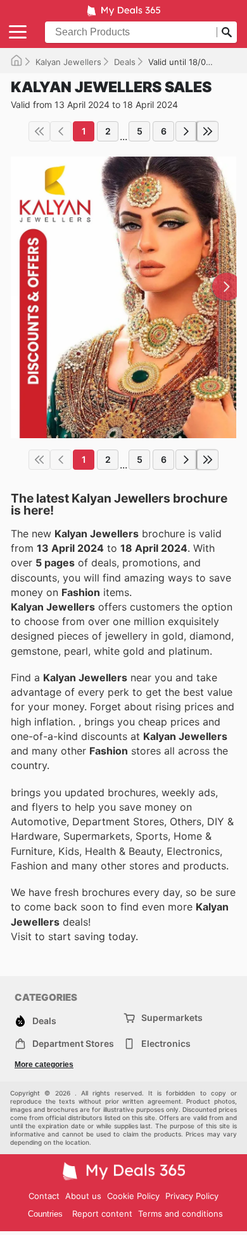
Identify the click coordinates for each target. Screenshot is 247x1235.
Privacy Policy (191, 1196)
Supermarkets (172, 1017)
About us (83, 1196)
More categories (44, 1064)
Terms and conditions (180, 1213)
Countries (45, 1214)
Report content (102, 1213)
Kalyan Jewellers (68, 62)
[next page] (186, 131)
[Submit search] (227, 32)
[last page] (207, 131)
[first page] (39, 131)
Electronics (166, 1043)
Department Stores (73, 1043)
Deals (125, 62)
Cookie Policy (133, 1196)
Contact (44, 1196)
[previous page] (61, 131)
